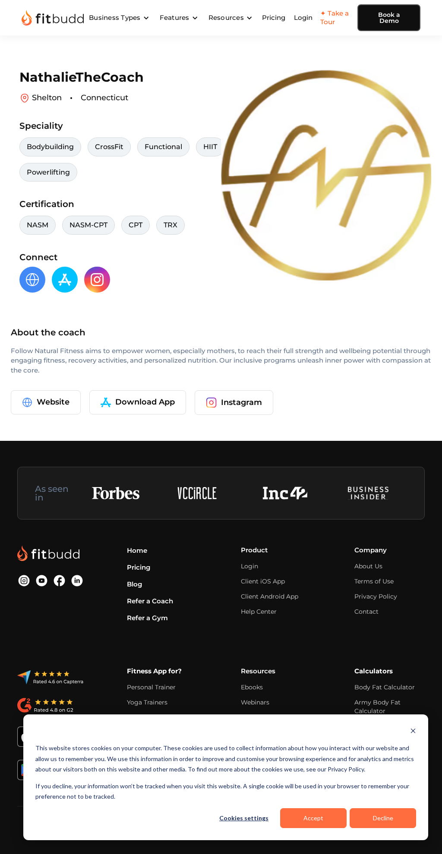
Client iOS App (263, 581)
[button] (119, 17)
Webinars (255, 702)
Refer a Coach (150, 601)
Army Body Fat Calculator (377, 706)
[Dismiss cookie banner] (413, 732)
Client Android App (269, 596)
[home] (53, 18)
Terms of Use (374, 581)
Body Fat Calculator (384, 687)
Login (303, 17)
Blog (134, 584)
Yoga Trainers (147, 702)
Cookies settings (243, 818)
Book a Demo (389, 18)
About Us (368, 566)
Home (137, 550)
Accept (313, 818)
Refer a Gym (147, 618)
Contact (366, 611)
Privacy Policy (375, 596)
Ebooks (252, 687)
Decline (383, 818)
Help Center (259, 611)
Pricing (273, 17)
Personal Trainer (151, 687)
